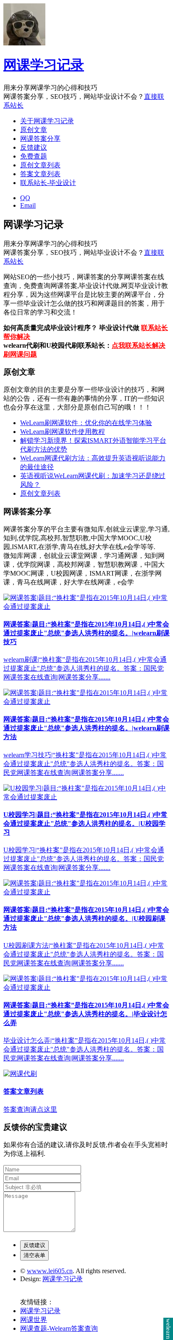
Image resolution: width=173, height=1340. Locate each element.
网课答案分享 (40, 138)
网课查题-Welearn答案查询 (59, 1328)
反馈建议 (33, 147)
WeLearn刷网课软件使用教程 (62, 431)
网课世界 (33, 1319)
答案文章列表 (40, 173)
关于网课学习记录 (47, 120)
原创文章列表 (40, 165)
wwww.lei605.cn (50, 1270)
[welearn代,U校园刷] (86, 606)
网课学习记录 (43, 64)
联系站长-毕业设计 (48, 182)
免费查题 (33, 156)
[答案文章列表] (20, 1073)
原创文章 (33, 129)
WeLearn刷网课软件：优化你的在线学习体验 (86, 422)
